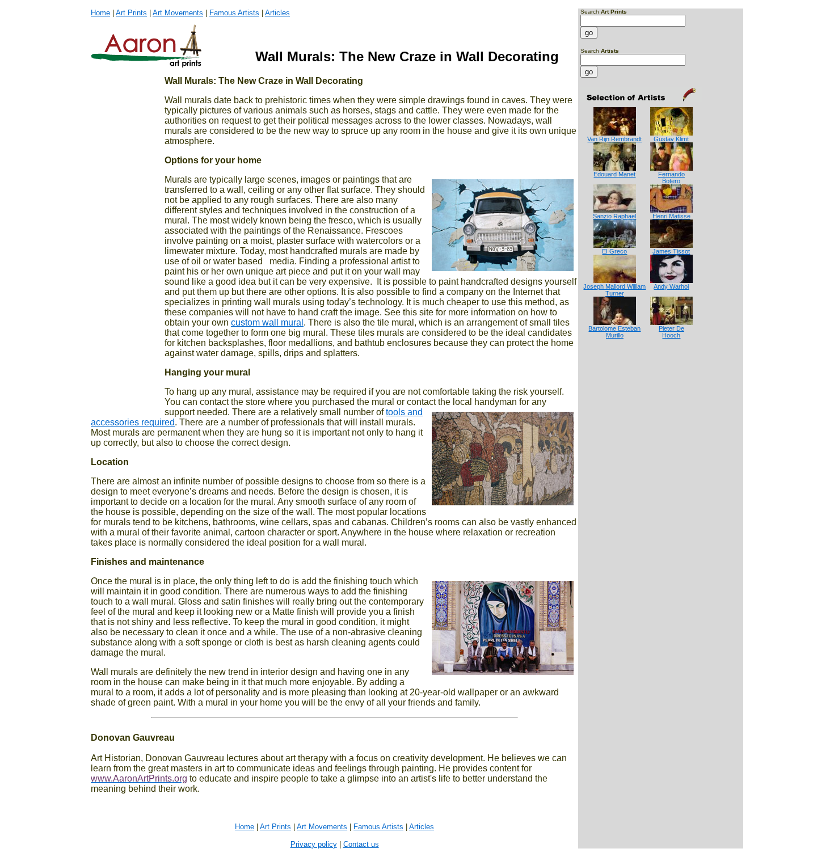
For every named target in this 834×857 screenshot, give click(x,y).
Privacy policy (313, 844)
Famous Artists (234, 13)
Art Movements (178, 13)
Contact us (361, 844)
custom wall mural (267, 322)
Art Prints (131, 13)
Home (100, 13)
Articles (277, 13)
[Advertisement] (615, 384)
